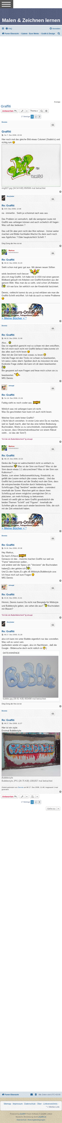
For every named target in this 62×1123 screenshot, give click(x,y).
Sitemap (7, 1104)
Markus (12, 250)
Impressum (18, 1104)
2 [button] (35, 116)
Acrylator (10, 196)
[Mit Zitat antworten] (53, 125)
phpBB (22, 1114)
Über (39, 1104)
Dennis (4, 122)
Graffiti (6, 106)
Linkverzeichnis (50, 1104)
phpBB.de (42, 1117)
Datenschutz (30, 1104)
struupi (11, 386)
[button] (39, 117)
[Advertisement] (31, 69)
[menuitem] (8, 29)
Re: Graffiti (8, 205)
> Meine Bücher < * (14, 318)
